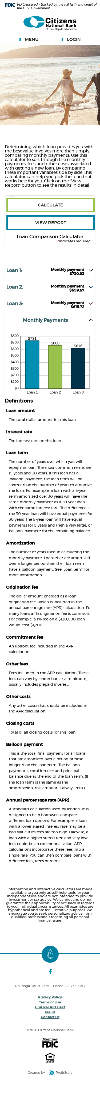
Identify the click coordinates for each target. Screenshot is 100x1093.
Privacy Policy (50, 997)
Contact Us (50, 1017)
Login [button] (74, 39)
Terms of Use (50, 1002)
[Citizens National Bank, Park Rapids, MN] (50, 23)
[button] (50, 272)
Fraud (50, 1012)
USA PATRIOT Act (50, 1007)
